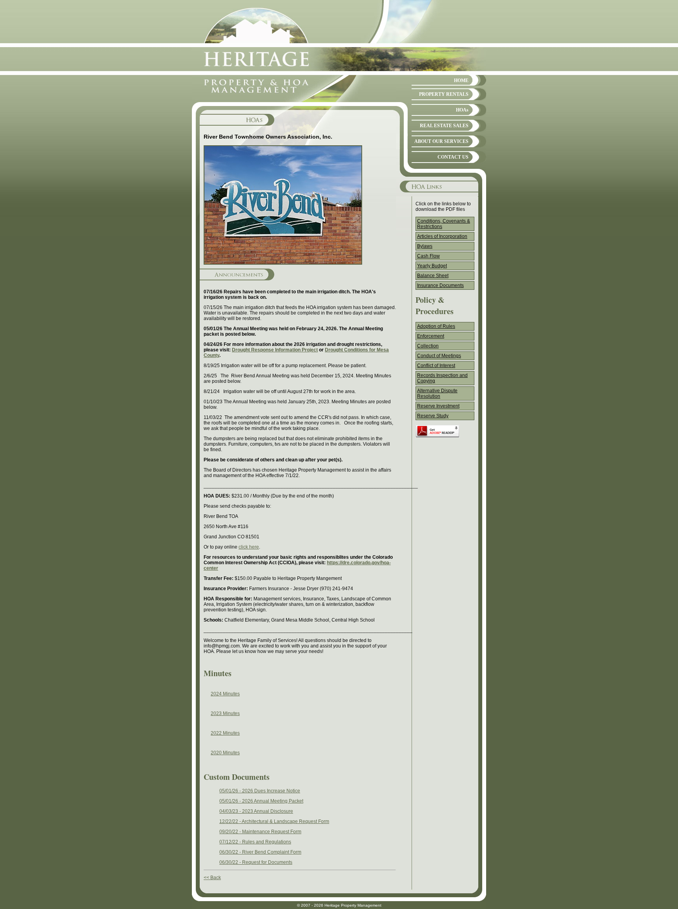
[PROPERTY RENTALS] (449, 100)
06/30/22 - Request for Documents (255, 862)
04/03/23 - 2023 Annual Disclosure (256, 811)
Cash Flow (428, 256)
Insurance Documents (440, 285)
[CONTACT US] (449, 163)
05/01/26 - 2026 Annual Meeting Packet (261, 801)
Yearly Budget (432, 266)
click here (249, 547)
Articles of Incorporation (442, 236)
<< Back (212, 877)
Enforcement (430, 336)
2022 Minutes (225, 733)
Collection (428, 346)
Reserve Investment (438, 406)
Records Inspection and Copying (442, 378)
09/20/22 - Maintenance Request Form (260, 831)
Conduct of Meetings (439, 355)
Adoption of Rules (436, 326)
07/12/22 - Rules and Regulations (255, 842)
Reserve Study (432, 416)
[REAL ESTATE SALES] (449, 132)
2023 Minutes (225, 713)
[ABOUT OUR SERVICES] (449, 147)
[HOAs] (449, 116)
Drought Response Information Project (275, 350)
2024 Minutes (225, 694)
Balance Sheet (432, 275)
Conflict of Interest (436, 365)
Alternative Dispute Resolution (437, 393)
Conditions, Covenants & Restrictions (443, 223)
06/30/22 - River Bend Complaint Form (260, 852)
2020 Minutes (225, 752)
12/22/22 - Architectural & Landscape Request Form (274, 821)
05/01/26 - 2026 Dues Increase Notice (259, 791)
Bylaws (424, 246)
